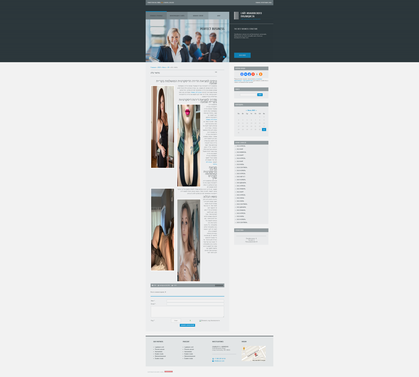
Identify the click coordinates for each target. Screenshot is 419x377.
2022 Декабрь (241, 207)
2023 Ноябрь (241, 219)
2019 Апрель (241, 158)
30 (168, 67)
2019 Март (240, 155)
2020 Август (241, 176)
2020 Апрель (241, 173)
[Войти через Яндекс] (253, 74)
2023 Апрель (241, 213)
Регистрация (264, 2)
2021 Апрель (241, 186)
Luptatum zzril (159, 347)
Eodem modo (159, 354)
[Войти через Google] (257, 74)
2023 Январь (241, 210)
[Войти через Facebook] (249, 74)
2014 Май (240, 149)
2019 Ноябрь (241, 170)
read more (242, 55)
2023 (159, 67)
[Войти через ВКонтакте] (245, 74)
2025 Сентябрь (242, 222)
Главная (258, 2)
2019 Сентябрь (242, 167)
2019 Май (240, 161)
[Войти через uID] (242, 74)
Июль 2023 (251, 110)
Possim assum (159, 349)
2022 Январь (241, 189)
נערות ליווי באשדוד (196, 92)
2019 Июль (240, 164)
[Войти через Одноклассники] (260, 74)
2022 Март (240, 192)
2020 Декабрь (241, 183)
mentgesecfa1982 (164, 285)
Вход (270, 2)
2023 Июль (240, 216)
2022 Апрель (241, 195)
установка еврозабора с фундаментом (248, 79)
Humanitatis (158, 351)
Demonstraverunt (160, 356)
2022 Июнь (240, 198)
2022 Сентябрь (242, 204)
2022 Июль (240, 201)
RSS (162, 2)
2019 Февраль (241, 152)
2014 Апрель (241, 146)
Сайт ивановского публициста (251, 15)
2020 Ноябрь (241, 179)
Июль (164, 67)
